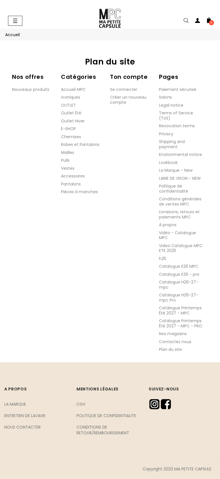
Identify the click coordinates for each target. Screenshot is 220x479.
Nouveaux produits (30, 89)
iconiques (70, 97)
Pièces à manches (79, 192)
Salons (165, 97)
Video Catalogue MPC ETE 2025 (181, 248)
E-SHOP (68, 129)
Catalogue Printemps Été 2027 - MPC (180, 310)
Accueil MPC (73, 89)
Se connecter (123, 89)
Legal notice (171, 105)
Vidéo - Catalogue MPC (177, 235)
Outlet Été (71, 113)
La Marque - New (175, 170)
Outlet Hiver (73, 121)
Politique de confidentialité (173, 188)
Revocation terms (177, 126)
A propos (167, 225)
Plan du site (170, 349)
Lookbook (168, 162)
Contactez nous (175, 342)
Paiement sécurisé (177, 89)
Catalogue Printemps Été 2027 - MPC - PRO (180, 323)
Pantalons (71, 184)
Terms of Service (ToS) (176, 115)
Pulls (65, 160)
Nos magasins (173, 334)
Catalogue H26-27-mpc (178, 284)
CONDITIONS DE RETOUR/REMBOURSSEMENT (102, 430)
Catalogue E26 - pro (179, 274)
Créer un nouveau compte (128, 99)
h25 (162, 258)
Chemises (71, 137)
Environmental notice (180, 154)
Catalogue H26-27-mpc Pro (178, 297)
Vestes (67, 168)
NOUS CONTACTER (22, 427)
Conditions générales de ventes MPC (180, 201)
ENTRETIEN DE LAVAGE (25, 416)
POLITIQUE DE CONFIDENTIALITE (106, 416)
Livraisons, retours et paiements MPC (179, 214)
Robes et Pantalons (80, 144)
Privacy (166, 134)
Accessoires (73, 176)
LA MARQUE (15, 404)
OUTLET (68, 105)
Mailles (67, 152)
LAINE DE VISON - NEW (180, 178)
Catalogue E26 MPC (178, 266)
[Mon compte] (197, 21)
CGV (80, 404)
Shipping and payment (172, 144)
